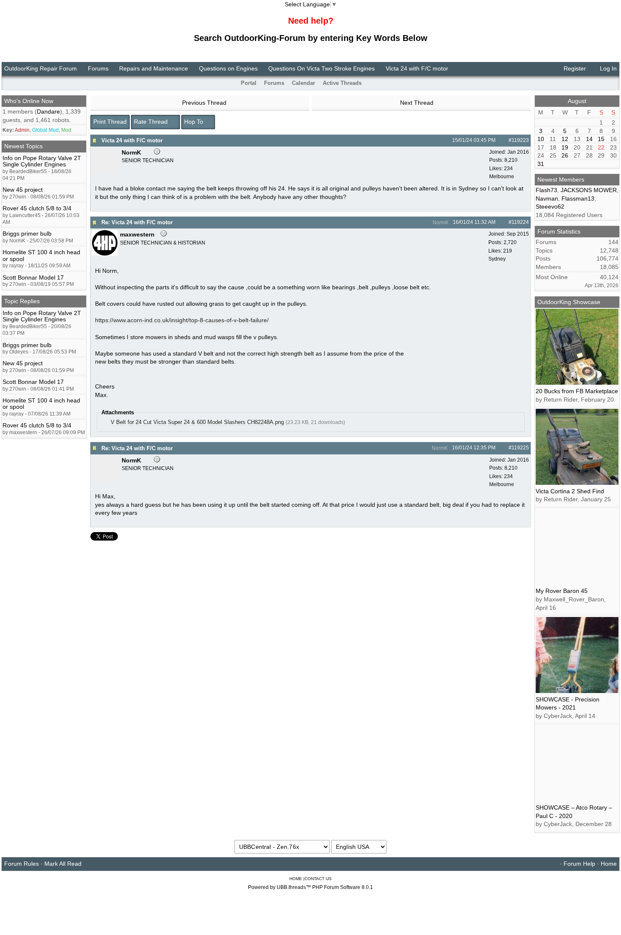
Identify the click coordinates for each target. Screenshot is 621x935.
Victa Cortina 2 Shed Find (570, 491)
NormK (440, 223)
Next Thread (417, 102)
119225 (520, 448)
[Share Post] (500, 140)
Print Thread (110, 121)
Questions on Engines (228, 68)
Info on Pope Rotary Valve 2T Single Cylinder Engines (42, 161)
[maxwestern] (104, 253)
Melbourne (501, 176)
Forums (98, 68)
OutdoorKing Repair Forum (40, 68)
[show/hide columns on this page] (614, 83)
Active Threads (342, 83)
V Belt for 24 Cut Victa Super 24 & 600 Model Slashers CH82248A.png (197, 422)
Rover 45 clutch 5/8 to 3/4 (37, 208)
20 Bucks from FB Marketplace (577, 391)
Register (574, 68)
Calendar (303, 83)
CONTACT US (318, 878)
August (577, 101)
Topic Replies (22, 301)
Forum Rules (21, 863)
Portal (248, 83)
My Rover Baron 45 (562, 590)
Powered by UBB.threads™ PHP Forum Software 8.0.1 (310, 887)
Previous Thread (203, 102)
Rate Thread (151, 121)
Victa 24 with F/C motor (132, 140)
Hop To (194, 121)
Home (609, 863)
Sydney (497, 259)
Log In (607, 68)
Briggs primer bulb (27, 233)
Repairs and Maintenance (153, 68)
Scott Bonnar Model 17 (33, 277)
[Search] (602, 83)
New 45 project (23, 189)
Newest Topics (23, 146)
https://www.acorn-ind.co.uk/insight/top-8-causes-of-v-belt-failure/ (182, 320)
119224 (520, 222)
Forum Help (579, 863)
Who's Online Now (28, 101)
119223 (520, 140)
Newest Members (560, 179)
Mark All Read (63, 863)
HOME (295, 878)
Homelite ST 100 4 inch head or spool (41, 255)
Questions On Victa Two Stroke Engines (321, 68)
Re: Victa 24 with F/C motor (137, 222)
